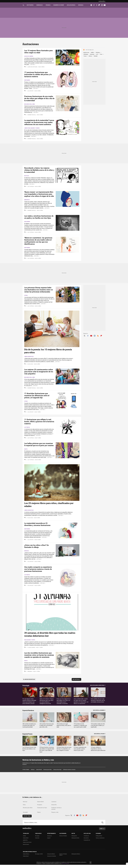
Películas (98, 52)
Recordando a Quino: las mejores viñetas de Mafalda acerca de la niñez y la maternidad (39, 170)
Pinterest (91, 5)
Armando (29, 671)
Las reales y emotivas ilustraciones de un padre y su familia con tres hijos (38, 217)
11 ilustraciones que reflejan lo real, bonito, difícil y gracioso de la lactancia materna (39, 422)
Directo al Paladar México (63, 854)
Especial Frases (27, 734)
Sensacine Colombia (51, 856)
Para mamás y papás (29, 639)
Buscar (102, 822)
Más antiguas (76, 679)
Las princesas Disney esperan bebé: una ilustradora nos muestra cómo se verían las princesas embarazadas (38, 290)
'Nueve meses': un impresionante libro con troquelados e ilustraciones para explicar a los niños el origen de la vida (39, 194)
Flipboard (99, 5)
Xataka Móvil (25, 837)
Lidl (97, 54)
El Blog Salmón (99, 835)
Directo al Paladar (63, 835)
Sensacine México (51, 853)
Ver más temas (27, 816)
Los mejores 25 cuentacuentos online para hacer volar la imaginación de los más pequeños (38, 372)
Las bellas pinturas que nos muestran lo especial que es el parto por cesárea (39, 444)
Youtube (104, 5)
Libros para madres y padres (32, 128)
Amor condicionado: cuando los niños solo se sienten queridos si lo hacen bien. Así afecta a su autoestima (81, 701)
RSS (98, 335)
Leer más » (32, 64)
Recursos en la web (29, 104)
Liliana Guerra (31, 647)
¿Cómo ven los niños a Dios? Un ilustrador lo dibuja (36, 546)
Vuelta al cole (86, 52)
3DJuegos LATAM (39, 853)
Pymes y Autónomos (100, 837)
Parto (25, 449)
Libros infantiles (29, 356)
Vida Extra (37, 837)
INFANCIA (80, 5)
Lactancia (27, 427)
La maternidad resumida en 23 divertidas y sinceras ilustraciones (37, 524)
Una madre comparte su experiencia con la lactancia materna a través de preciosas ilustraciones (38, 569)
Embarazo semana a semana (69, 769)
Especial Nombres (28, 710)
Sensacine (49, 835)
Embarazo (27, 199)
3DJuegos (37, 835)
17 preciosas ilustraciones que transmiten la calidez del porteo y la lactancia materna (38, 74)
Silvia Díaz (30, 364)
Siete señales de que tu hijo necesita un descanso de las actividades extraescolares (98, 700)
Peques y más (54, 812)
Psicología (26, 685)
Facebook (94, 5)
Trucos (85, 56)
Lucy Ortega (30, 186)
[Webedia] (102, 1)
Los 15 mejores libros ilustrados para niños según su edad (38, 52)
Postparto (39, 804)
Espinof (48, 837)
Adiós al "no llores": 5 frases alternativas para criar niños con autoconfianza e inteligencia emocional (47, 701)
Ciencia (90, 56)
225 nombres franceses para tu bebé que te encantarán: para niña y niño (47, 725)
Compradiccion (87, 840)
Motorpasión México (76, 853)
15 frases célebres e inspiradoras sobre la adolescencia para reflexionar (98, 749)
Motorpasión (74, 835)
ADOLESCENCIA (71, 5)
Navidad (95, 56)
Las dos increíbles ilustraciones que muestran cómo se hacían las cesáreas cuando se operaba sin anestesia (39, 655)
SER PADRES (30, 5)
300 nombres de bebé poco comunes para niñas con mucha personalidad (29, 725)
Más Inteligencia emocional (97, 685)
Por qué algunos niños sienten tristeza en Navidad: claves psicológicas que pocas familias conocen (29, 701)
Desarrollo (54, 804)
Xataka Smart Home (27, 842)
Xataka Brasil (26, 856)
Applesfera (25, 840)
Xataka (24, 835)
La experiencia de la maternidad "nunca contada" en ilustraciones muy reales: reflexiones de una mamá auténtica (39, 122)
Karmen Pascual (31, 114)
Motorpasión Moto (75, 837)
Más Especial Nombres (98, 710)
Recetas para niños (47, 769)
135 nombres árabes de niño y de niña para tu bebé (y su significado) (98, 725)
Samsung (92, 54)
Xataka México (26, 853)
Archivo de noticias (30, 679)
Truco (101, 54)
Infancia (26, 550)
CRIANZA (48, 5)
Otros (26, 295)
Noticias (26, 175)
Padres (39, 812)
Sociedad (25, 812)
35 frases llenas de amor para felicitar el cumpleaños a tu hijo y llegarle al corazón (64, 749)
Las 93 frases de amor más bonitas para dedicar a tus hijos (29, 749)
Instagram (102, 5)
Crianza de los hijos (57, 769)
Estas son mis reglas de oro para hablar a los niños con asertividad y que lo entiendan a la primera (64, 701)
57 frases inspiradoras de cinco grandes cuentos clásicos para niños (80, 749)
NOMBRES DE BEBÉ (58, 5)
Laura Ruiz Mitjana (32, 66)
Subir (101, 828)
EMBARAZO (39, 5)
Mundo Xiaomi (26, 844)
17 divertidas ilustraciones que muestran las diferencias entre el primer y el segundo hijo (36, 396)
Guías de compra (28, 56)
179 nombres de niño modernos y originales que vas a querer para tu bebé (80, 725)
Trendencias (86, 835)
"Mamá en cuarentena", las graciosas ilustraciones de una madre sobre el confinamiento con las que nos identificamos (38, 241)
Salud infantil (39, 769)
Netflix (92, 52)
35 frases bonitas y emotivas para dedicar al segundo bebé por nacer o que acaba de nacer (47, 750)
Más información (65, 863)
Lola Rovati (30, 90)
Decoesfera (86, 837)
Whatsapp (86, 54)
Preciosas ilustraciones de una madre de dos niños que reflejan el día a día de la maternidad (39, 98)
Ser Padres (27, 80)
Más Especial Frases (99, 733)
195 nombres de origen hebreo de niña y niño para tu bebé (64, 725)
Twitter (96, 5)
